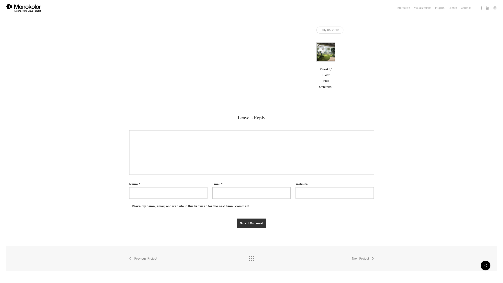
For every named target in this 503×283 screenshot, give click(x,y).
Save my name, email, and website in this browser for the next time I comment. (191, 206)
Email (217, 184)
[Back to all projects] (251, 257)
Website (302, 184)
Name (134, 184)
